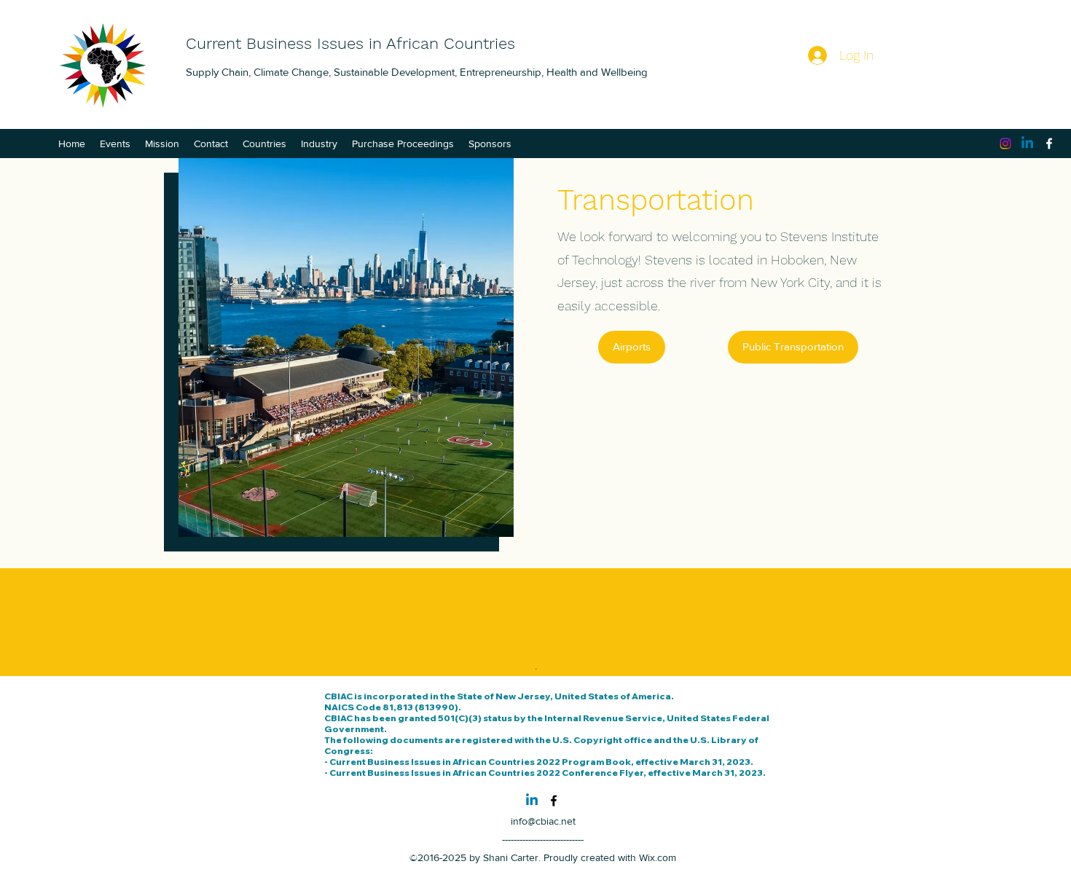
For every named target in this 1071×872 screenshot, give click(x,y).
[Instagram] (1005, 143)
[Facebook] (1049, 143)
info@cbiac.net (543, 821)
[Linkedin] (1027, 143)
